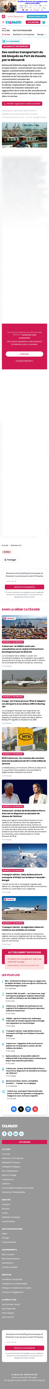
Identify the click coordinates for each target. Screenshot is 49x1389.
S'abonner (24, 354)
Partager (11, 559)
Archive (7, 552)
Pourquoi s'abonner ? (24, 360)
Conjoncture (8, 1179)
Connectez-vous (29, 335)
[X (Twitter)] (21, 1109)
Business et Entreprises (17, 545)
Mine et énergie (9, 1175)
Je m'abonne (33, 22)
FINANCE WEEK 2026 (37, 16)
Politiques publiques (11, 1166)
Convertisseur (8, 1221)
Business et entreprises (12, 1158)
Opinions (6, 1183)
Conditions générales (12, 1279)
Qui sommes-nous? (11, 1304)
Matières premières (11, 1217)
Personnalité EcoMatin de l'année (18, 1188)
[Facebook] (14, 1109)
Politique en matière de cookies (16, 1288)
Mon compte (8, 1254)
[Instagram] (35, 1109)
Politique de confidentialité (14, 1283)
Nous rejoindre (9, 1308)
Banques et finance (11, 1162)
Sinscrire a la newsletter (24, 587)
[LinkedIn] (28, 1109)
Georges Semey (39, 117)
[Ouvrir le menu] (3, 22)
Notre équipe (8, 1313)
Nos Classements (10, 1171)
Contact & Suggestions (12, 1292)
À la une (6, 1154)
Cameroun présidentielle (13, 1192)
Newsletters (7, 1263)
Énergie (5, 1238)
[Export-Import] (24, 135)
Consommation (9, 1242)
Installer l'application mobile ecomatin (23, 103)
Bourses (5, 1208)
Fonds (4, 1213)
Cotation (6, 1204)
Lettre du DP (8, 1317)
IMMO (4, 1233)
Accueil (5, 545)
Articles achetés (9, 1267)
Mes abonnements (11, 1258)
